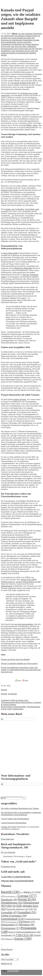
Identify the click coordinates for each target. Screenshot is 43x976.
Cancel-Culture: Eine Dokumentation (15, 819)
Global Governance (14, 915)
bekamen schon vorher (9, 190)
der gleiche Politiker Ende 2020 (23, 83)
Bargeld (4, 690)
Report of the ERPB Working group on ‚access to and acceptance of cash (20, 581)
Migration (26, 924)
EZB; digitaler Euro (19, 907)
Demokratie (9, 899)
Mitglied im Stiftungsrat (23, 268)
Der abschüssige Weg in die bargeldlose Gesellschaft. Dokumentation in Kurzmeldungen (21, 813)
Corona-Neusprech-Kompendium (13, 823)
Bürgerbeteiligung (11, 896)
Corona (27, 896)
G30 (33, 909)
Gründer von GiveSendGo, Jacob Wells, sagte (21, 209)
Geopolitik (9, 912)
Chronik (4, 827)
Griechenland (12, 918)
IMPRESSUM (6, 964)
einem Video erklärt (10, 253)
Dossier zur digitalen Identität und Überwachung (19, 663)
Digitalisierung (12, 902)
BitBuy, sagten (32, 125)
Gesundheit (27, 912)
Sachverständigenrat (28, 932)
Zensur (23, 938)
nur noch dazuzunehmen (24, 624)
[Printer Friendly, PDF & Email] (21, 681)
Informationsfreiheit (11, 922)
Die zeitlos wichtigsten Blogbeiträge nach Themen (20, 808)
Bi (21, 892)
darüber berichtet (19, 399)
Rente (12, 932)
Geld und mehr (13, 971)
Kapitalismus (27, 921)
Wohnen (9, 939)
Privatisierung (10, 928)
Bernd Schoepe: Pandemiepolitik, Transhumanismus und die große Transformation (20, 708)
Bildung (30, 892)
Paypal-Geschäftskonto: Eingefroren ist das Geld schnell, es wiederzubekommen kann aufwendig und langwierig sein (20, 670)
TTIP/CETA (25, 935)
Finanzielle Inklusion (17, 909)
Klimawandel (10, 924)
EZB (11, 905)
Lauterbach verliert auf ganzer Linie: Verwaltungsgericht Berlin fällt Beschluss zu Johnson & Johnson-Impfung (21, 702)
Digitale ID (27, 899)
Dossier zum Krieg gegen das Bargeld (15, 659)
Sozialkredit (12, 694)
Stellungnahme (6, 586)
